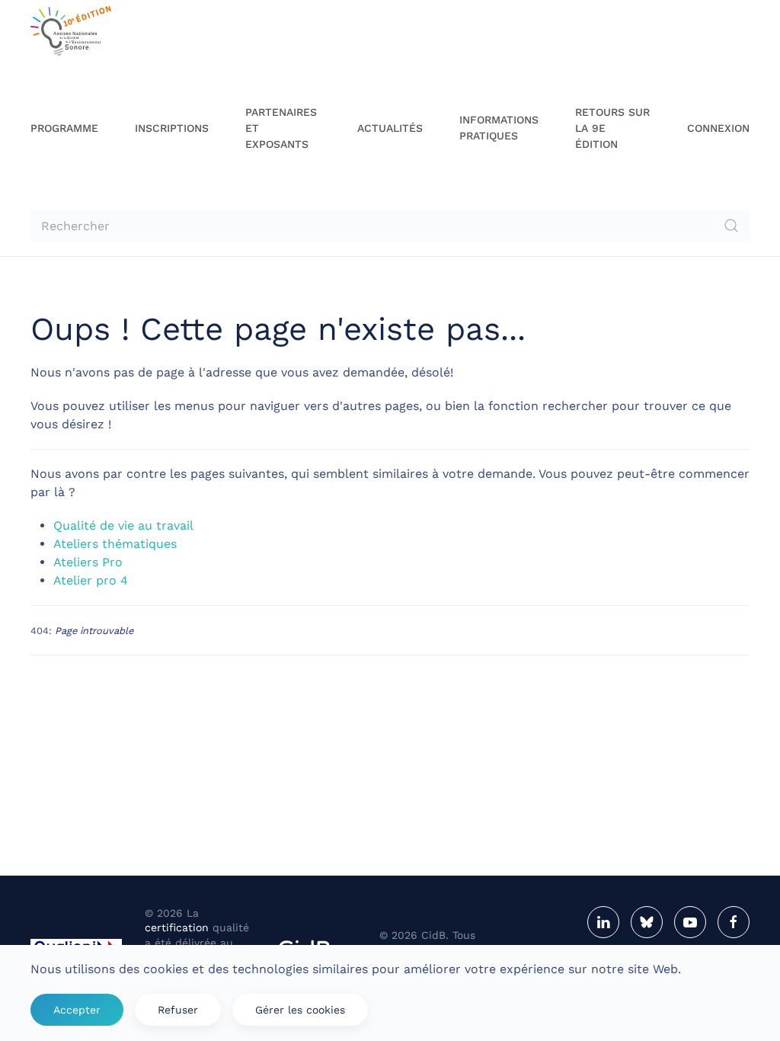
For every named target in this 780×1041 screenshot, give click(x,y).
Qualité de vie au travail (123, 525)
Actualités (390, 128)
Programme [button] (64, 128)
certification (177, 927)
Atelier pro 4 (90, 580)
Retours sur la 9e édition (612, 128)
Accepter (77, 1010)
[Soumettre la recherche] (731, 226)
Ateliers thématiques (115, 544)
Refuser (178, 1010)
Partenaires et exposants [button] (281, 128)
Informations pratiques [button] (499, 128)
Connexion (718, 128)
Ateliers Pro (88, 562)
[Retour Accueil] (70, 30)
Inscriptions (172, 128)
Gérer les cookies (300, 1010)
